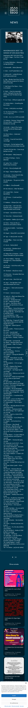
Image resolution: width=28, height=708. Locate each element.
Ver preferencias (14, 703)
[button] (26, 683)
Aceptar (14, 695)
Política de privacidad (15, 706)
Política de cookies (7, 706)
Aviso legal (22, 706)
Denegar (14, 699)
